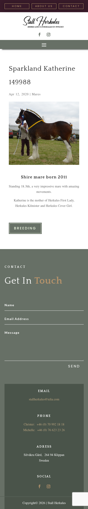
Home (17, 6)
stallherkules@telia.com (44, 399)
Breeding (25, 228)
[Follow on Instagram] (48, 34)
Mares (36, 94)
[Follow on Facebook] (39, 34)
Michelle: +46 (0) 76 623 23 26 (44, 430)
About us (44, 6)
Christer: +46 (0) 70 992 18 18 (44, 424)
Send (74, 366)
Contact (71, 6)
